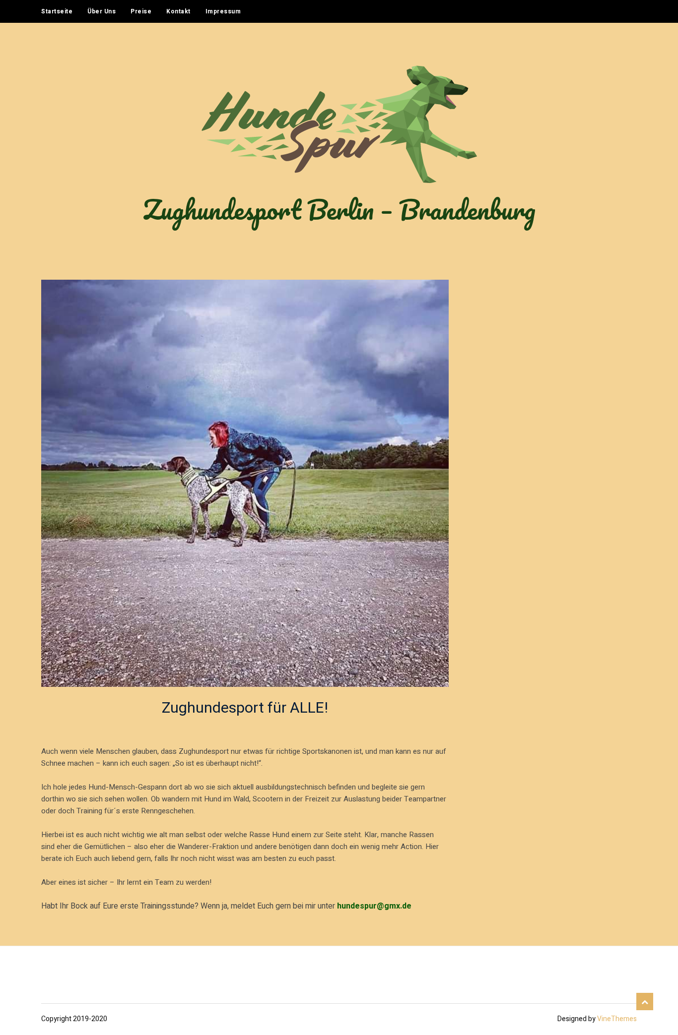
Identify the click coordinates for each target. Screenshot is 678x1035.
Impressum (223, 11)
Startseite (56, 11)
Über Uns (101, 11)
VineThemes (617, 1019)
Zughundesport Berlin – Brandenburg (339, 209)
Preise (141, 11)
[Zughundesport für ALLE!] (245, 483)
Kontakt (178, 11)
